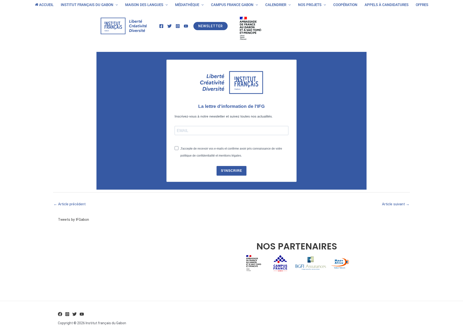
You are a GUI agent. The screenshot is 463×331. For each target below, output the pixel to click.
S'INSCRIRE (231, 170)
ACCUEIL (46, 5)
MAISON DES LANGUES (144, 5)
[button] (210, 26)
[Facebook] (161, 26)
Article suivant (395, 204)
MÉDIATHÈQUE (187, 5)
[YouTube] (186, 26)
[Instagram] (177, 26)
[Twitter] (169, 26)
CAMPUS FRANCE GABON (232, 5)
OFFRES (422, 5)
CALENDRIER (275, 5)
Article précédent (70, 204)
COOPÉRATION (345, 5)
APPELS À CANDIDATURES (387, 5)
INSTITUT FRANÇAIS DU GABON (87, 5)
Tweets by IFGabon (73, 219)
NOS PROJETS (309, 5)
